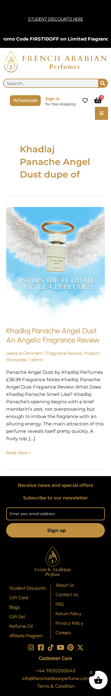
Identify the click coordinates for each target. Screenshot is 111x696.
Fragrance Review (64, 353)
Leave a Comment (24, 353)
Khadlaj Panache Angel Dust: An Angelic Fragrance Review (53, 335)
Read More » (18, 452)
